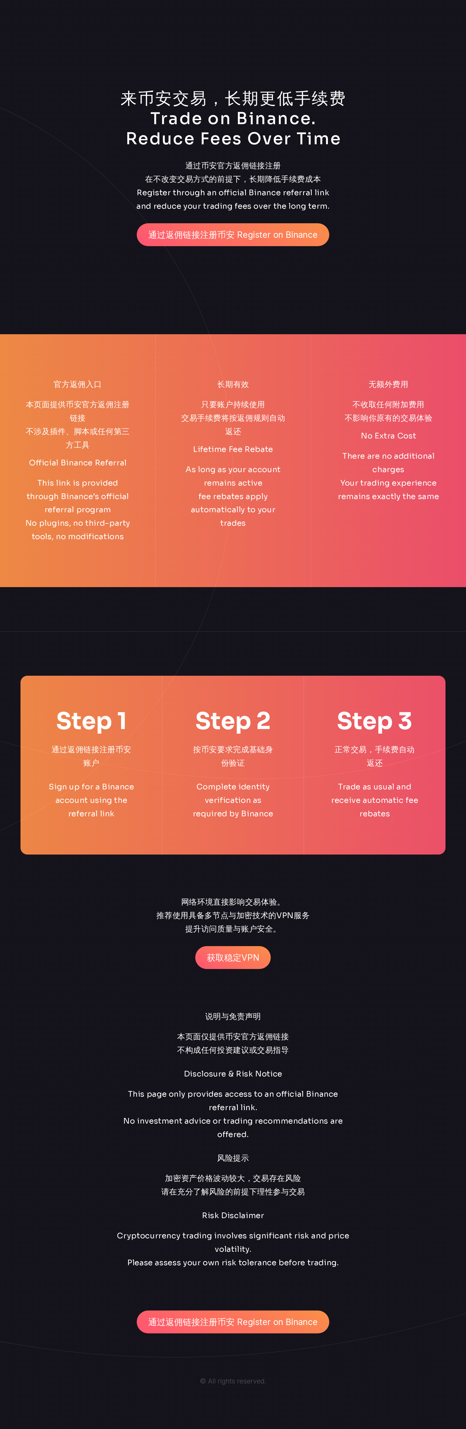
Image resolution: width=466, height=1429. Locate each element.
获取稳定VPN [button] (233, 957)
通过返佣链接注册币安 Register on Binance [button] (233, 234)
